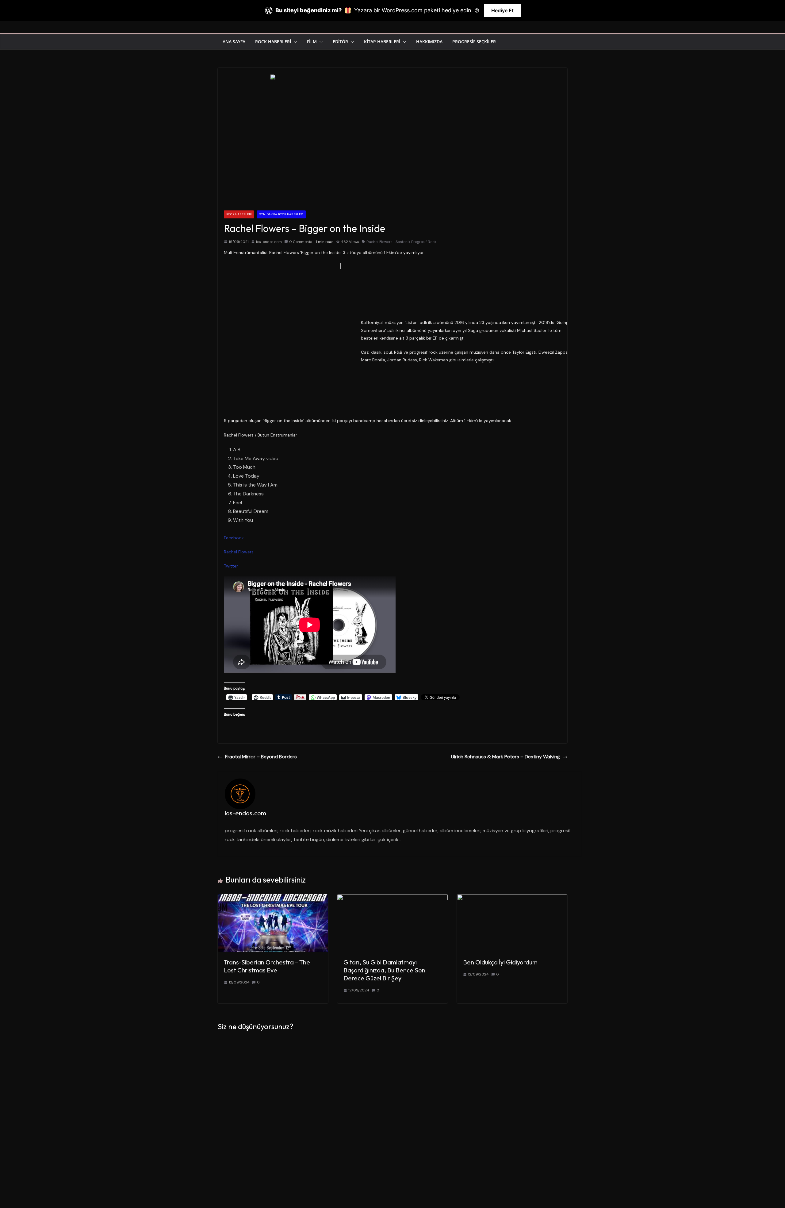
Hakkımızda (429, 41)
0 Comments (300, 241)
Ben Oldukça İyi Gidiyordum (500, 962)
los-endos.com (269, 241)
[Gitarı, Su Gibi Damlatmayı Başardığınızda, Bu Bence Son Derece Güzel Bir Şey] (392, 898)
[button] (294, 41)
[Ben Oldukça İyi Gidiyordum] (512, 898)
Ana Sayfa (234, 41)
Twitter (231, 566)
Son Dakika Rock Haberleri (281, 214)
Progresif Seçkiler (474, 41)
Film (312, 41)
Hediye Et (502, 10)
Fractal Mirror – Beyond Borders (261, 756)
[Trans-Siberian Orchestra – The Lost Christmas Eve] (273, 898)
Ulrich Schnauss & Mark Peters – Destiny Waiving (505, 756)
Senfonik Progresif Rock (416, 241)
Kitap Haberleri (382, 41)
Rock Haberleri (273, 41)
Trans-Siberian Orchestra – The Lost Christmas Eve (267, 966)
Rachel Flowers (379, 241)
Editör (340, 41)
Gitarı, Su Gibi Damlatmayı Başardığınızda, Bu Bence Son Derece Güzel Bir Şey (384, 970)
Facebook (234, 538)
